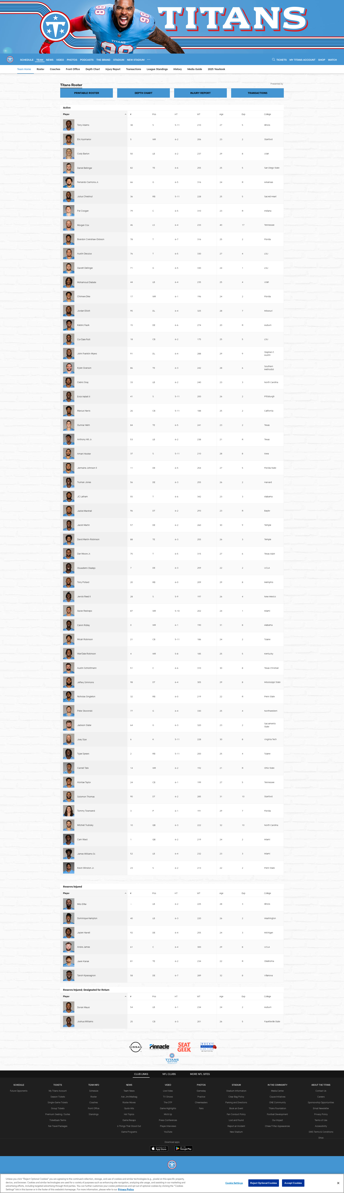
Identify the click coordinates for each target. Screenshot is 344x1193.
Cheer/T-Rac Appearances (277, 1126)
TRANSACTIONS (257, 92)
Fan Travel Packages (57, 1126)
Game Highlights (168, 1108)
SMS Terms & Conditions (321, 1131)
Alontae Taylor (84, 782)
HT (176, 114)
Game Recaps (129, 1120)
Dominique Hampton (87, 918)
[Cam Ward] (68, 839)
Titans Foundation (277, 1108)
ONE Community (277, 1102)
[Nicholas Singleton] (68, 696)
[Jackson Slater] (68, 725)
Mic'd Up (168, 1114)
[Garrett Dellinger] (68, 268)
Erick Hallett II (83, 396)
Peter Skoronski (84, 710)
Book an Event (236, 1108)
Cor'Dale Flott (83, 339)
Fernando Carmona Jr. (88, 182)
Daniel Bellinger (84, 168)
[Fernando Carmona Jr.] (68, 182)
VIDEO (168, 1085)
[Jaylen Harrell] (68, 932)
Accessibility (321, 1126)
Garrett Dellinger (85, 268)
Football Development (277, 1114)
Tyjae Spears (83, 753)
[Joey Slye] (68, 739)
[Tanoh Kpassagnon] (68, 975)
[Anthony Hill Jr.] (68, 439)
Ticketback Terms (57, 1120)
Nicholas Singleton (86, 696)
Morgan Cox (83, 225)
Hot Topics (129, 1114)
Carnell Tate (83, 768)
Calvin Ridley (83, 625)
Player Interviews (168, 1126)
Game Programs (129, 1131)
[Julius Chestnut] (68, 196)
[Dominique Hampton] (68, 918)
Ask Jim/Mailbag (129, 1096)
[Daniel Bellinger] (68, 167)
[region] (172, 1183)
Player (66, 114)
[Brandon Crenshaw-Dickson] (68, 239)
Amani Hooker (84, 453)
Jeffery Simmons (85, 682)
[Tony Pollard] (68, 582)
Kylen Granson (84, 368)
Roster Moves (129, 1102)
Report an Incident (236, 1126)
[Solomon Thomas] (68, 796)
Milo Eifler (82, 904)
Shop (321, 1137)
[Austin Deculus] (68, 253)
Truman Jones (84, 482)
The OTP (168, 1102)
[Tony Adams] (68, 125)
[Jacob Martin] (68, 525)
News (129, 1085)
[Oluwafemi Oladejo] (68, 567)
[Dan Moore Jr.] (68, 553)
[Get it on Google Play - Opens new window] (184, 1150)
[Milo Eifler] (68, 904)
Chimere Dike (83, 296)
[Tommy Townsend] (68, 810)
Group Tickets (57, 1108)
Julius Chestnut (85, 196)
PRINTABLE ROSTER (86, 92)
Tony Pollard (83, 582)
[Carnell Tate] (68, 768)
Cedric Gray (83, 382)
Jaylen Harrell (83, 932)
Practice (201, 1096)
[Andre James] (68, 947)
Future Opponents (18, 1090)
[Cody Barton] (68, 153)
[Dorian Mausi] (68, 1007)
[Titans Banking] (160, 1047)
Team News (129, 1090)
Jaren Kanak (83, 961)
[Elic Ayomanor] (68, 139)
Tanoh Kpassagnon (86, 975)
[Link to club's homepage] (10, 59)
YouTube (168, 1131)
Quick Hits (129, 1108)
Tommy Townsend (86, 810)
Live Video (168, 1090)
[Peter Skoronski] (68, 710)
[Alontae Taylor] (68, 782)
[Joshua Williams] (68, 1021)
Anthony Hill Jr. (84, 439)
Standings (94, 1114)
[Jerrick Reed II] (68, 596)
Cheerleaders (201, 1102)
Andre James (83, 947)
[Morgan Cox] (68, 225)
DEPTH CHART (143, 92)
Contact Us (321, 1090)
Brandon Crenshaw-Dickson (90, 239)
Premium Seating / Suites (57, 1114)
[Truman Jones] (68, 482)
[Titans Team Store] (172, 1059)
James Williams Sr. (86, 853)
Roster (93, 1096)
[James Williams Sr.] (68, 853)
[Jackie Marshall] (68, 510)
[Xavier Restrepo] (68, 610)
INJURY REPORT (200, 92)
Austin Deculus (84, 253)
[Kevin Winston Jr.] (68, 868)
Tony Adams (83, 125)
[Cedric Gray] (68, 382)
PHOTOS (201, 1085)
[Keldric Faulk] (68, 325)
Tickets (57, 1085)
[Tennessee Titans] (172, 1165)
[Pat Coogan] (68, 210)
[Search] (273, 59)
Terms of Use (321, 1120)
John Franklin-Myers (87, 353)
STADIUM (236, 1085)
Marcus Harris (83, 410)
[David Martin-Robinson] (68, 539)
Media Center (277, 1090)
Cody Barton (83, 153)
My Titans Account (58, 1090)
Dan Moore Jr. (84, 553)
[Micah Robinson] (68, 639)
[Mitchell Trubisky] (68, 825)
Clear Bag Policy (236, 1096)
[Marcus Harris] (68, 410)
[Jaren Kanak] (68, 961)
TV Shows (168, 1096)
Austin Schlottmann (87, 668)
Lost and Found (236, 1120)
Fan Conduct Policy (236, 1114)
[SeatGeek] (184, 1047)
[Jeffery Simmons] (68, 682)
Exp (243, 114)
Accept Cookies (293, 1183)
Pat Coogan (83, 210)
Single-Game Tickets (58, 1102)
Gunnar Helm (83, 425)
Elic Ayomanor (84, 139)
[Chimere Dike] (68, 296)
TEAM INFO (93, 1085)
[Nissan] (135, 1047)
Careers (321, 1096)
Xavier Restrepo (84, 610)
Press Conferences (168, 1120)
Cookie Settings (234, 1183)
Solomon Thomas (86, 796)
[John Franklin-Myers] (68, 353)
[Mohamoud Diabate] (68, 282)
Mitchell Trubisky (85, 825)
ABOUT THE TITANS (320, 1085)
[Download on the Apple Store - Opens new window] (159, 1149)
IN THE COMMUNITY (277, 1085)
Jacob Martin (83, 525)
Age (221, 114)
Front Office (93, 1108)
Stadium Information (236, 1090)
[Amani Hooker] (68, 453)
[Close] (338, 1183)
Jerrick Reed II (84, 596)
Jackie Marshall (84, 511)
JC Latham (82, 496)
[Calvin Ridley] (68, 625)
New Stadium (236, 1131)
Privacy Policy (321, 1114)
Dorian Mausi (83, 1007)
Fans (201, 1108)
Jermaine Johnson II (87, 468)
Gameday (201, 1090)
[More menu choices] (148, 59)
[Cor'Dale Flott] (68, 339)
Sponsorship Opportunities (321, 1102)
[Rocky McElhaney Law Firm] (208, 1047)
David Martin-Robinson (88, 539)
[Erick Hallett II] (68, 396)
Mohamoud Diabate (86, 282)
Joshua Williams (85, 1021)
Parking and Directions (236, 1102)
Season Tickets (58, 1096)
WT (198, 114)
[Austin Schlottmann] (68, 668)
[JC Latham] (68, 496)
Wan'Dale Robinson (86, 653)
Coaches (93, 1102)
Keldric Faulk (83, 325)
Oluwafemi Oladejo (86, 568)
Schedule (18, 1085)
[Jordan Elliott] (68, 310)
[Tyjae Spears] (68, 753)
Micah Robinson (85, 639)
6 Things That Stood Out (129, 1126)
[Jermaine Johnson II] (68, 468)
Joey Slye (82, 739)
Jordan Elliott (83, 310)
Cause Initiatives (277, 1096)
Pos (154, 114)
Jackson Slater (84, 725)
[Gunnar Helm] (68, 425)
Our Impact (277, 1120)
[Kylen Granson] (68, 368)
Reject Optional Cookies (263, 1183)
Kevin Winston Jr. (85, 868)
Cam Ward (82, 839)
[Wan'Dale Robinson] (68, 653)
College (267, 114)
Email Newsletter (321, 1108)
